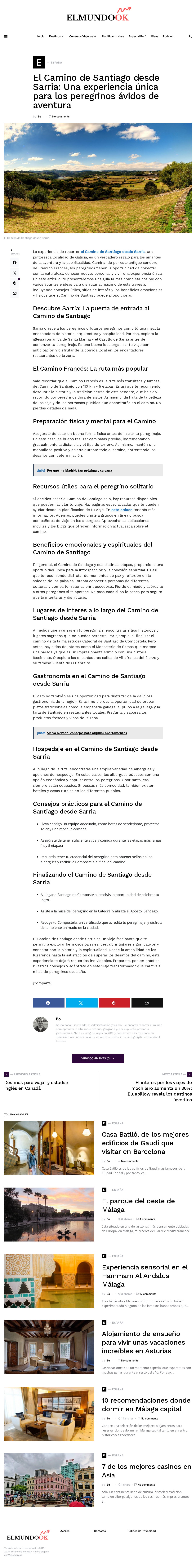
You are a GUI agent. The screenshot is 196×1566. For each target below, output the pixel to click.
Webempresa (14, 1555)
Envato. (27, 1551)
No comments (61, 116)
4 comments (147, 1219)
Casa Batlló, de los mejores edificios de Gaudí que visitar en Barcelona (145, 1143)
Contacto (100, 1531)
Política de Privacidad (142, 1531)
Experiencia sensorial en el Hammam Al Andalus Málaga (145, 1275)
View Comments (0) (96, 1058)
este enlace (121, 510)
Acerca (64, 1531)
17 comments (148, 1293)
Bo (39, 116)
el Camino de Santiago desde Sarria (112, 251)
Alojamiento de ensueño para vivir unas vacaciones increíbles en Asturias (143, 1342)
